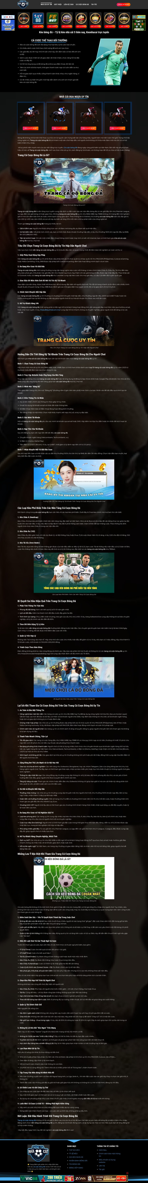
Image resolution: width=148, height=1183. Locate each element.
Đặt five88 (85, 26)
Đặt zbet (42, 26)
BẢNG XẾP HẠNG (76, 1168)
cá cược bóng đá (82, 4)
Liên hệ (102, 1166)
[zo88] (101, 1178)
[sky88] (8, 26)
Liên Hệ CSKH (69, 4)
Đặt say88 (128, 26)
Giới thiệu (103, 1150)
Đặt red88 (100, 26)
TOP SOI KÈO (74, 1150)
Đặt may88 (71, 26)
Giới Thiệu (58, 4)
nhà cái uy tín (46, 4)
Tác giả (101, 1169)
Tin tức (94, 4)
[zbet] (138, 26)
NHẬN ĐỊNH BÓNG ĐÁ (78, 1161)
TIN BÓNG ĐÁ (74, 1164)
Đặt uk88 (28, 26)
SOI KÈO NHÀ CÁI (76, 1157)
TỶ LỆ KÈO (73, 1154)
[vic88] (47, 1178)
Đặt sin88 (56, 26)
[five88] (138, 17)
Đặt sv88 (114, 26)
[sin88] (8, 17)
